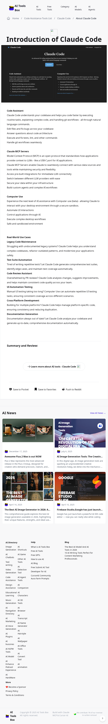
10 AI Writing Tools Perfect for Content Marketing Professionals (79, 555)
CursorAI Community (41, 575)
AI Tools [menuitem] (38, 8)
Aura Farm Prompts (40, 578)
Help (33, 542)
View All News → (98, 413)
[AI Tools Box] (12, 8)
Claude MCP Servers (17, 164)
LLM (56, 174)
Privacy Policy (12, 691)
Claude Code (64, 18)
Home (15, 18)
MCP (35, 155)
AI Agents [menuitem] (91, 8)
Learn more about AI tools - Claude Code (53, 366)
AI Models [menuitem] (78, 8)
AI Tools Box (20, 8)
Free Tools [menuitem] (49, 8)
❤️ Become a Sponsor (16, 687)
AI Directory (11, 542)
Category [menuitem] (65, 6)
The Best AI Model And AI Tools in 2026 (77, 548)
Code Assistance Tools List (38, 18)
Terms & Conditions (15, 695)
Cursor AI (63, 715)
